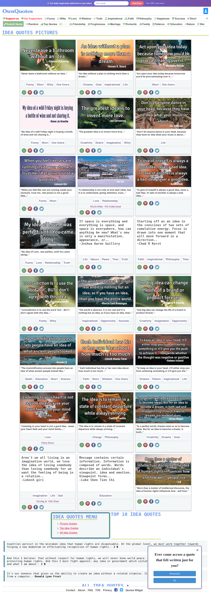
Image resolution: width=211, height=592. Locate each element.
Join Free (136, 3)
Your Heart (48, 443)
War (202, 24)
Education (176, 24)
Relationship (110, 201)
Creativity (86, 142)
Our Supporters (33, 18)
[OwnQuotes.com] (19, 8)
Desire (99, 142)
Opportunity (108, 321)
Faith (131, 18)
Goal (98, 84)
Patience (159, 24)
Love (74, 18)
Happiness (163, 18)
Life (125, 84)
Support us (12, 18)
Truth (99, 18)
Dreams (88, 84)
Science (65, 379)
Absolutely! (174, 573)
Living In (42, 501)
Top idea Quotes (69, 528)
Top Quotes (50, 24)
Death (28, 379)
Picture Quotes (68, 523)
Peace (105, 259)
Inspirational (115, 18)
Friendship (79, 24)
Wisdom (86, 18)
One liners (62, 84)
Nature (191, 24)
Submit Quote (14, 24)
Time (115, 259)
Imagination (113, 142)
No (174, 580)
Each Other (97, 206)
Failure (156, 379)
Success (180, 18)
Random (33, 24)
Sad (60, 495)
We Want (54, 501)
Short (193, 18)
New (64, 24)
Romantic (131, 24)
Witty (63, 18)
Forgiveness (98, 24)
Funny (51, 18)
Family (146, 24)
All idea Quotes (68, 532)
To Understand (113, 206)
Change (97, 437)
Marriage (115, 24)
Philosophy (145, 18)
